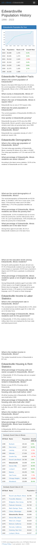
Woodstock (12, 481)
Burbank (11, 444)
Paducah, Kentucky (15, 505)
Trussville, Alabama (15, 499)
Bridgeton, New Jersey (16, 502)
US (3, 3)
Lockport (12, 469)
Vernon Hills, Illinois (15, 517)
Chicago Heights (14, 478)
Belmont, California (15, 524)
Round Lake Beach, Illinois (17, 496)
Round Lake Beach (15, 459)
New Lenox (12, 447)
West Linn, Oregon (15, 521)
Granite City (13, 456)
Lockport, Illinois (14, 533)
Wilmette (12, 453)
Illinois (8, 3)
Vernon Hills (13, 466)
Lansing (11, 450)
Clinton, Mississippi (15, 511)
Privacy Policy (6, 544)
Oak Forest (12, 475)
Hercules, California (15, 527)
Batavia (11, 472)
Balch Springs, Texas (15, 508)
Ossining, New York (15, 530)
